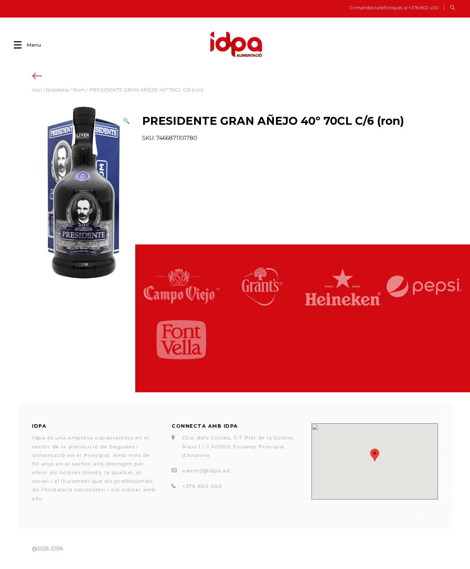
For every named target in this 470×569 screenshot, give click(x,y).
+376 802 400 (202, 486)
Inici (37, 90)
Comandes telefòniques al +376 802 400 (393, 7)
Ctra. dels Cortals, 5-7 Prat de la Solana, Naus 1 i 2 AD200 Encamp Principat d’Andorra (238, 446)
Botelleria (57, 90)
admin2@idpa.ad (205, 471)
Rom (79, 90)
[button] (126, 121)
